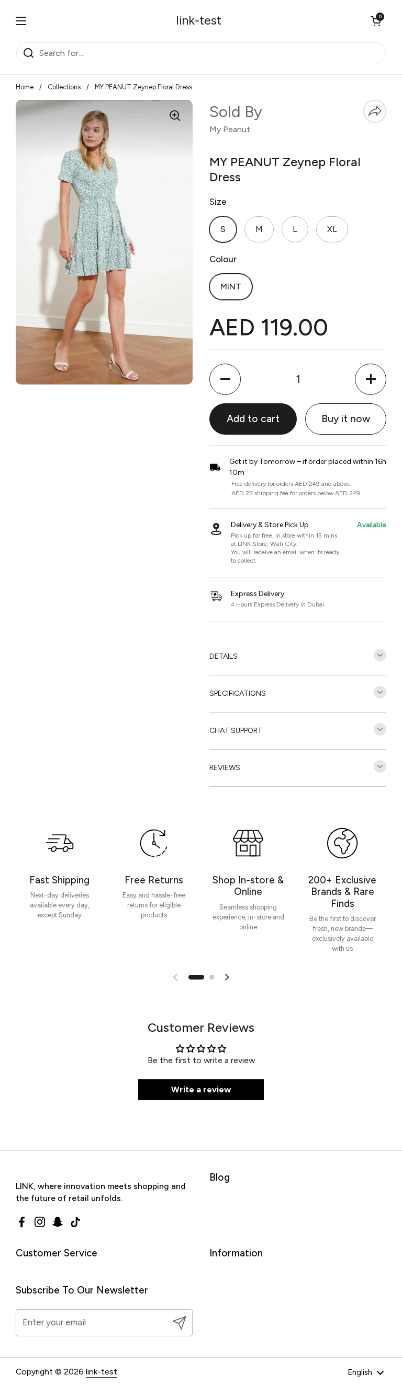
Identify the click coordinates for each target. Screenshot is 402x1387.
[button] (375, 20)
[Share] (374, 111)
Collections (64, 87)
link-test (198, 21)
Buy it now (345, 419)
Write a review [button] (201, 1089)
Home (25, 87)
